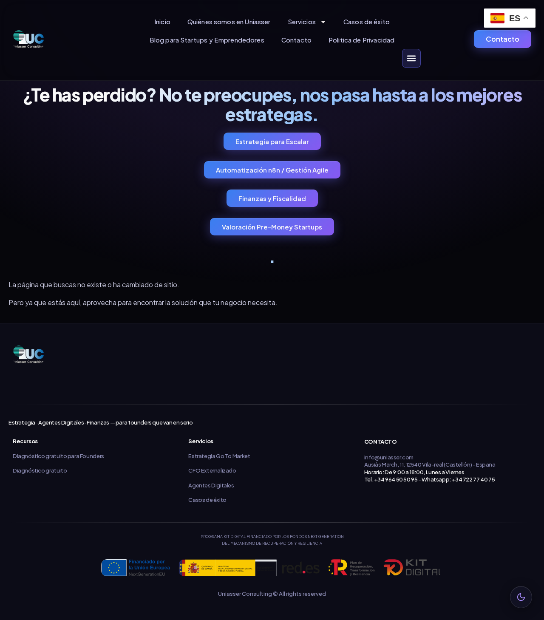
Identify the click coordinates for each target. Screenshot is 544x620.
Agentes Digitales (211, 485)
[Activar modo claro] (521, 597)
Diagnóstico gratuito (40, 470)
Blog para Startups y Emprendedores (207, 40)
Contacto (296, 40)
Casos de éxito (366, 21)
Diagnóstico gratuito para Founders (58, 456)
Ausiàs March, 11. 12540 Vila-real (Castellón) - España (430, 464)
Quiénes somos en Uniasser (229, 21)
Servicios (302, 21)
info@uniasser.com (389, 457)
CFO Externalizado (212, 470)
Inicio (162, 21)
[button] (411, 58)
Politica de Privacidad (361, 40)
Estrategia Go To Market (219, 456)
